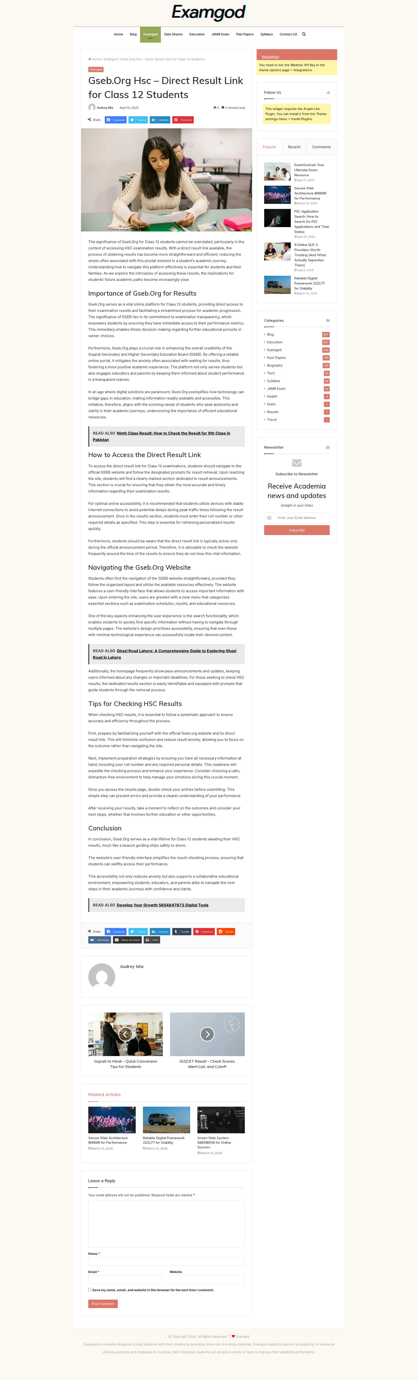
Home (118, 34)
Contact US (288, 34)
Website (176, 1272)
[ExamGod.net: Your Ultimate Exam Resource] (277, 171)
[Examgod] (209, 13)
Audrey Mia (105, 107)
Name (94, 1254)
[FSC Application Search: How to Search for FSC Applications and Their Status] (277, 218)
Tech (271, 373)
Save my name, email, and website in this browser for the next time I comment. (153, 1290)
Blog (133, 34)
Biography (275, 365)
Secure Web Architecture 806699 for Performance (108, 1140)
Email (93, 1272)
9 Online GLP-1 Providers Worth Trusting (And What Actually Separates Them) (310, 255)
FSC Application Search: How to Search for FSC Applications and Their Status (311, 221)
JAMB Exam (220, 34)
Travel (272, 420)
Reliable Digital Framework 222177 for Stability (164, 1140)
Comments (321, 147)
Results (272, 412)
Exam (271, 404)
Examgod (150, 34)
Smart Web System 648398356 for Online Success (214, 1142)
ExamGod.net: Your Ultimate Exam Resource (309, 170)
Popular (269, 147)
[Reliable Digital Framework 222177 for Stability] (166, 1120)
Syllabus (267, 34)
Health (272, 396)
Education (197, 34)
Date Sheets (173, 34)
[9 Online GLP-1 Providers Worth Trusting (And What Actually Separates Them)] (277, 251)
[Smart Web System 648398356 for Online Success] (221, 1120)
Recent (294, 147)
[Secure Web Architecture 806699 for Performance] (112, 1120)
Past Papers (245, 34)
